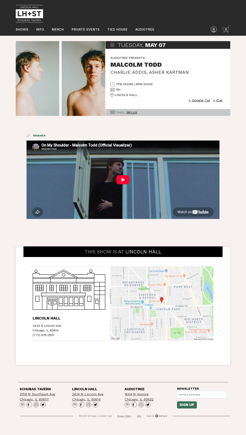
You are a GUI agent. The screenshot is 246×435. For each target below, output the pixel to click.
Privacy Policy (124, 416)
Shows (22, 29)
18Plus (131, 112)
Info (40, 29)
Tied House (117, 29)
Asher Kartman (169, 72)
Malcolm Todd (136, 64)
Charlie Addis (128, 72)
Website (39, 135)
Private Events (85, 29)
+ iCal (218, 100)
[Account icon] (214, 29)
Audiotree (144, 29)
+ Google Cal (199, 100)
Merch (58, 29)
